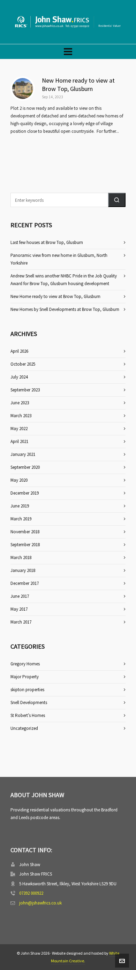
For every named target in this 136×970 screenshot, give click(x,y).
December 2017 (24, 583)
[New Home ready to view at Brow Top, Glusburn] (22, 88)
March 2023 (20, 416)
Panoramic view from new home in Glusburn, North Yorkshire (58, 259)
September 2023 (25, 390)
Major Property (24, 677)
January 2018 (22, 570)
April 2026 (19, 351)
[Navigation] (68, 51)
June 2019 (19, 506)
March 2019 (20, 519)
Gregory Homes (25, 664)
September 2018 (25, 545)
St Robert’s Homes (27, 715)
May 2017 (19, 609)
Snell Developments (28, 702)
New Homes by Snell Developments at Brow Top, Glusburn (64, 309)
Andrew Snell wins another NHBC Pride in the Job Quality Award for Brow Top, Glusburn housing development (63, 280)
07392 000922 (31, 893)
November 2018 (24, 532)
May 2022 (19, 428)
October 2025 (22, 364)
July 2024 (19, 377)
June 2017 (19, 596)
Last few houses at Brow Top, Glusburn (46, 242)
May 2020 (19, 480)
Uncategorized (24, 728)
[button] (117, 200)
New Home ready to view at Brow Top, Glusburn (78, 84)
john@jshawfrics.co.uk (40, 903)
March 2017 (20, 622)
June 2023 (19, 403)
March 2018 (20, 557)
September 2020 (25, 467)
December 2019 (24, 493)
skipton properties (27, 690)
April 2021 (19, 441)
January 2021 (22, 454)
